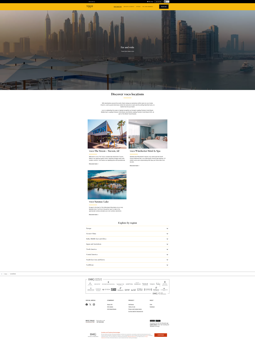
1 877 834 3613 (100, 322)
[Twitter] (90, 304)
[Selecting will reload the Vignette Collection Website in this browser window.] (120, 284)
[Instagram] (94, 304)
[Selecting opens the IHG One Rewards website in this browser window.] (159, 293)
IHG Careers (110, 306)
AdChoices (131, 304)
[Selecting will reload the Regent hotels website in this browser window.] (97, 284)
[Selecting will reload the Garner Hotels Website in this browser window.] (127, 289)
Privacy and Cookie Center (135, 309)
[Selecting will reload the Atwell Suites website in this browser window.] (140, 289)
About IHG (109, 304)
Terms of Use (131, 306)
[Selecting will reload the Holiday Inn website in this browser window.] (120, 289)
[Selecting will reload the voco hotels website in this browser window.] (152, 284)
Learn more (153, 324)
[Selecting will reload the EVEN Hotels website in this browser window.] (106, 289)
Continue (161, 335)
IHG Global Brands (111, 309)
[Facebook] (87, 304)
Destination (118, 6)
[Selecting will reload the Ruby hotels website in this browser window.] (158, 284)
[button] (166, 2)
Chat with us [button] (92, 1)
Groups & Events (129, 6)
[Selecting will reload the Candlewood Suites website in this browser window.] (164, 289)
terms (147, 335)
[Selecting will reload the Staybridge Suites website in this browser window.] (148, 289)
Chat (151, 304)
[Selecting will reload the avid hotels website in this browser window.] (133, 289)
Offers (138, 6)
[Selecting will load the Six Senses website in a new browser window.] (90, 284)
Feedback (152, 306)
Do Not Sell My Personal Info (135, 311)
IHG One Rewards (148, 6)
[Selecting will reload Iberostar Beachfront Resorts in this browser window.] (91, 289)
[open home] (2, 273)
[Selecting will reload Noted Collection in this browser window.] (145, 284)
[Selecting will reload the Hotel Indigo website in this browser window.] (137, 284)
